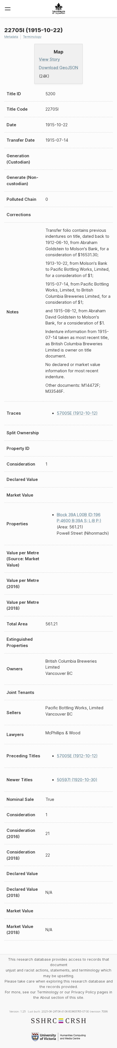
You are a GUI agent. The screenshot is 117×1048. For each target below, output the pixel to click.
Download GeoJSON (58, 67)
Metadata (11, 37)
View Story (49, 59)
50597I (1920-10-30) (77, 779)
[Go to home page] (59, 8)
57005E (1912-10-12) (77, 413)
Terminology (32, 37)
